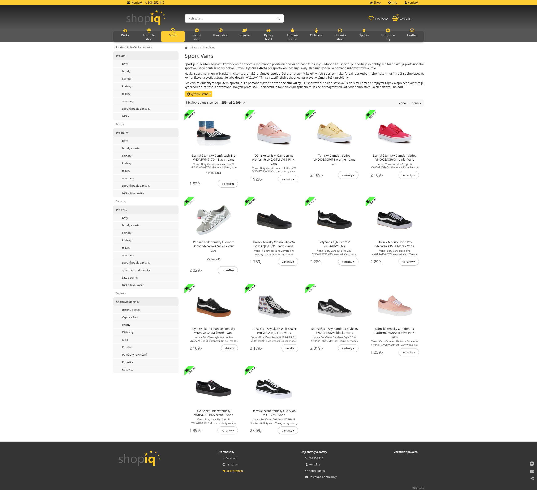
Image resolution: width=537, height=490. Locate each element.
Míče (125, 340)
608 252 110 (316, 458)
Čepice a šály (130, 317)
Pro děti (121, 56)
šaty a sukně (130, 277)
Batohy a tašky (131, 310)
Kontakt (137, 2)
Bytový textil (268, 37)
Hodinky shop (340, 37)
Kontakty (314, 464)
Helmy (126, 324)
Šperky (364, 35)
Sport (195, 47)
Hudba (412, 35)
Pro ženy (121, 210)
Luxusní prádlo (292, 37)
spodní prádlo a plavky (136, 108)
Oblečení (316, 35)
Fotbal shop (197, 37)
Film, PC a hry (388, 37)
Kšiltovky (127, 332)
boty (125, 64)
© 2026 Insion (418, 488)
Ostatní (126, 347)
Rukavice (127, 369)
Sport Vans (208, 47)
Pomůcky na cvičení (134, 354)
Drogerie (245, 35)
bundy (126, 71)
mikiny (126, 94)
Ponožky (127, 362)
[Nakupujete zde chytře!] (187, 47)
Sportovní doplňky (127, 302)
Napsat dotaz (317, 471)
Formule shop (149, 37)
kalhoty (127, 79)
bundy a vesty (131, 148)
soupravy (128, 101)
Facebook (232, 458)
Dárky (125, 35)
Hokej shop (220, 35)
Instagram (232, 464)
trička (125, 116)
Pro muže (122, 133)
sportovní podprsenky (136, 270)
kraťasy (126, 86)
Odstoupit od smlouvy (323, 477)
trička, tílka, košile (133, 193)
